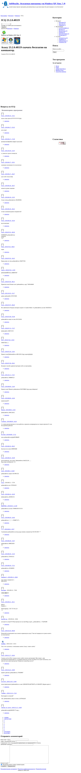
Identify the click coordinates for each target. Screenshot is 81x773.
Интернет (11, 15)
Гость (2, 482)
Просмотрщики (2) (64, 33)
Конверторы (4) (63, 31)
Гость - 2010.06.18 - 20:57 (8, 185)
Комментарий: (5, 763)
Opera (57, 67)
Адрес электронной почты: (8, 741)
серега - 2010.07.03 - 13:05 (8, 270)
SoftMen (3, 643)
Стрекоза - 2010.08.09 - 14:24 (9, 421)
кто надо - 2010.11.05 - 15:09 (8, 681)
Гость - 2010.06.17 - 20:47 (8, 174)
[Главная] (5, 7)
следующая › (7, 731)
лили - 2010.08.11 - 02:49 (7, 471)
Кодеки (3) (62, 29)
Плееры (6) (62, 32)
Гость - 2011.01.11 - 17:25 (8, 375)
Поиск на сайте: (57, 49)
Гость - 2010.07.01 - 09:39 (8, 232)
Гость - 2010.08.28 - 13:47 (8, 540)
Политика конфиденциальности (26, 769)
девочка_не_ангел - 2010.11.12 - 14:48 (11, 707)
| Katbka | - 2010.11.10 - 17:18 (8, 693)
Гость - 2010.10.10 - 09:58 (8, 630)
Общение (17, 15)
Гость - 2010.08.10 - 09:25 (8, 446)
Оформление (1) (63, 40)
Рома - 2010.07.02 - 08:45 (7, 246)
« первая (6, 717)
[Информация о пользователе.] (2, 589)
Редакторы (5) (62, 35)
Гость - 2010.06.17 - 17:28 (8, 139)
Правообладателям (41, 769)
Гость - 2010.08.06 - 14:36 (8, 398)
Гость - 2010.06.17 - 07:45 (8, 127)
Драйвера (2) (62, 39)
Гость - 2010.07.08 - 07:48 (8, 316)
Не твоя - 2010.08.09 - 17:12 (8, 434)
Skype (57, 66)
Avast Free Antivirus (61, 71)
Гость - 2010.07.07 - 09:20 (8, 305)
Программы (4, 15)
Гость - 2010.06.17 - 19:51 (8, 162)
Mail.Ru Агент (60, 70)
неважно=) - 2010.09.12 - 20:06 (9, 577)
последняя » (7, 733)
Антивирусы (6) (63, 38)
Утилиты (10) (62, 42)
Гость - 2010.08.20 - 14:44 (8, 517)
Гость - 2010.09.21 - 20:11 (8, 602)
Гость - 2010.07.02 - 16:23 (8, 258)
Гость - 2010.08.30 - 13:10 (8, 554)
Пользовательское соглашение (9, 769)
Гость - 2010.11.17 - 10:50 (8, 655)
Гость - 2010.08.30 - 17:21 (8, 565)
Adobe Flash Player (61, 69)
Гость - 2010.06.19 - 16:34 (8, 220)
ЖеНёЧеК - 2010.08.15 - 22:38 (9, 506)
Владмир (3, 590)
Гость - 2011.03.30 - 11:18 (8, 150)
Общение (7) (62, 25)
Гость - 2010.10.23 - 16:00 (8, 670)
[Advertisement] (27, 80)
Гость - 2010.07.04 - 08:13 (8, 281)
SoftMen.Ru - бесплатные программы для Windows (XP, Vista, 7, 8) (37, 4)
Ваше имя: (4, 739)
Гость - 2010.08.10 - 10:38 (8, 458)
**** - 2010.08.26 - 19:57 (7, 529)
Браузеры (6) (62, 22)
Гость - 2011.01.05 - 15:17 (8, 293)
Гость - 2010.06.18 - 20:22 (8, 209)
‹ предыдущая (7, 718)
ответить (6, 121)
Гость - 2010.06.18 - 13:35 (8, 197)
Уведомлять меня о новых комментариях (13, 764)
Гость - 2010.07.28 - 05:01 (8, 363)
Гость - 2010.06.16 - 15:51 (8, 115)
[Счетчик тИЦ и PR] (62, 144)
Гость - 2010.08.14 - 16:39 (8, 494)
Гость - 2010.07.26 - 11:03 (8, 351)
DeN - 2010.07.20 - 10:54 (7, 340)
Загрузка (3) (62, 23)
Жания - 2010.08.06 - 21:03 (8, 410)
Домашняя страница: (6, 744)
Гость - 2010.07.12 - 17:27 (8, 328)
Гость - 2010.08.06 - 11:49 (8, 386)
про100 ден (4, 619)
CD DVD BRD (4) (64, 28)
